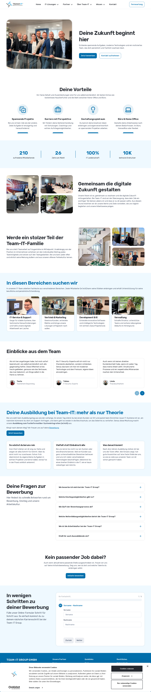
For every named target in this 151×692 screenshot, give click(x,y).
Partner (66, 4)
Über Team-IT (83, 4)
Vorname (67, 610)
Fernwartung (137, 4)
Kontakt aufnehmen (110, 56)
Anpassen (126, 676)
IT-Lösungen (50, 4)
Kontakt (113, 4)
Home (38, 4)
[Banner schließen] (147, 666)
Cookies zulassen (127, 669)
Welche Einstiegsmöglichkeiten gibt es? (76, 497)
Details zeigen (34, 688)
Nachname (68, 620)
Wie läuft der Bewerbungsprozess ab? (76, 507)
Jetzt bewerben (88, 56)
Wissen (99, 4)
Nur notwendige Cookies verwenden (127, 684)
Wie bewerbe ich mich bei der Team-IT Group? (79, 487)
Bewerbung (54, 428)
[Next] (142, 393)
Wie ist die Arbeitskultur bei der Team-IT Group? (80, 526)
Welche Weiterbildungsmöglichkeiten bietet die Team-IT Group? (87, 516)
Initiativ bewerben (76, 576)
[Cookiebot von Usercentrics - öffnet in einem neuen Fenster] (14, 687)
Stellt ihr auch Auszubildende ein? (74, 536)
